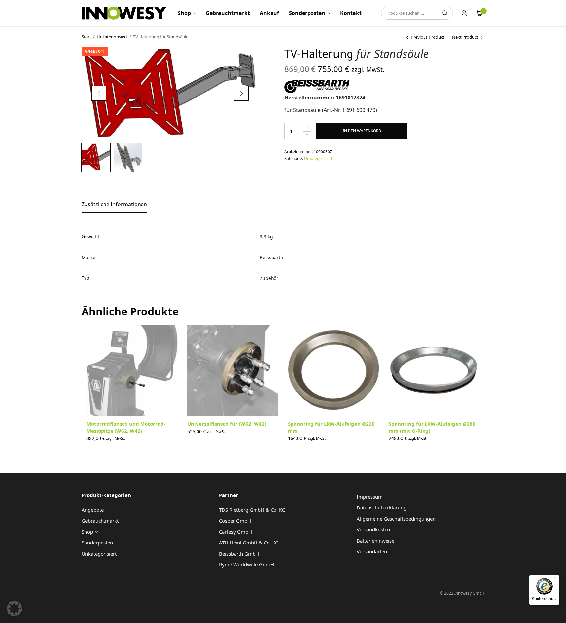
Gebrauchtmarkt (228, 13)
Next (241, 93)
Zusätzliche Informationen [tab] (114, 205)
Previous (98, 93)
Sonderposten (307, 13)
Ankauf (269, 13)
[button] (248, 58)
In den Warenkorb (362, 131)
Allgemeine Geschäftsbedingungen (396, 518)
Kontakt (351, 13)
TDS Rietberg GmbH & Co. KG (252, 510)
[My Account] (464, 13)
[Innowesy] (124, 13)
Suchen (445, 13)
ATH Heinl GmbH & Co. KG (249, 542)
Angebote (93, 510)
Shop (184, 13)
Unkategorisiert (112, 37)
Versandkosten (373, 529)
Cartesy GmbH (235, 531)
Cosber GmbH (235, 520)
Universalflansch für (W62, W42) (226, 423)
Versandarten (372, 551)
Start (86, 37)
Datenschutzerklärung (381, 507)
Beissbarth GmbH (239, 553)
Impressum (370, 496)
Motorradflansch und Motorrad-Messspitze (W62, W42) (125, 427)
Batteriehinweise (375, 540)
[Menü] (555, 578)
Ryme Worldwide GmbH (246, 564)
